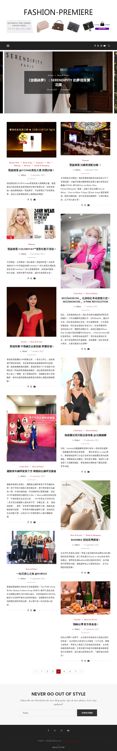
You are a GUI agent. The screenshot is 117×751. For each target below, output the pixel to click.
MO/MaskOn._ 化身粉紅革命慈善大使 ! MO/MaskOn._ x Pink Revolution (85, 299)
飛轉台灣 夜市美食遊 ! (85, 624)
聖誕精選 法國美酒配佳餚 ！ (85, 165)
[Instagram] (101, 46)
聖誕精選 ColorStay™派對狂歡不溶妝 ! (32, 249)
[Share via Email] (35, 199)
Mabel (23, 175)
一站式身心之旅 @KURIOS (31, 573)
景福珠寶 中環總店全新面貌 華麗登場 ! (32, 346)
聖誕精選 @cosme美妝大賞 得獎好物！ (31, 170)
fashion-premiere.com (70, 740)
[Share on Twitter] (31, 199)
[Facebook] (95, 46)
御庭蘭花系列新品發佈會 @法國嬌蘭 (85, 435)
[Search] (108, 46)
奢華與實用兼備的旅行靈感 (58, 83)
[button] (5, 82)
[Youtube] (105, 46)
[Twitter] (98, 46)
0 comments (65, 90)
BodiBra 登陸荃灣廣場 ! (85, 540)
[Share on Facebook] (28, 199)
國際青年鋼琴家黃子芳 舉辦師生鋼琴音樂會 (31, 471)
